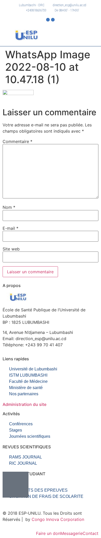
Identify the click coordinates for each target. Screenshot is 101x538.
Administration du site (24, 404)
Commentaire (17, 141)
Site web (11, 249)
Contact (90, 533)
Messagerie (71, 533)
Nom (9, 207)
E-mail (10, 228)
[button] (74, 34)
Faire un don (48, 533)
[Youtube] (53, 19)
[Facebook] (48, 19)
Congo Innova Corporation (58, 519)
